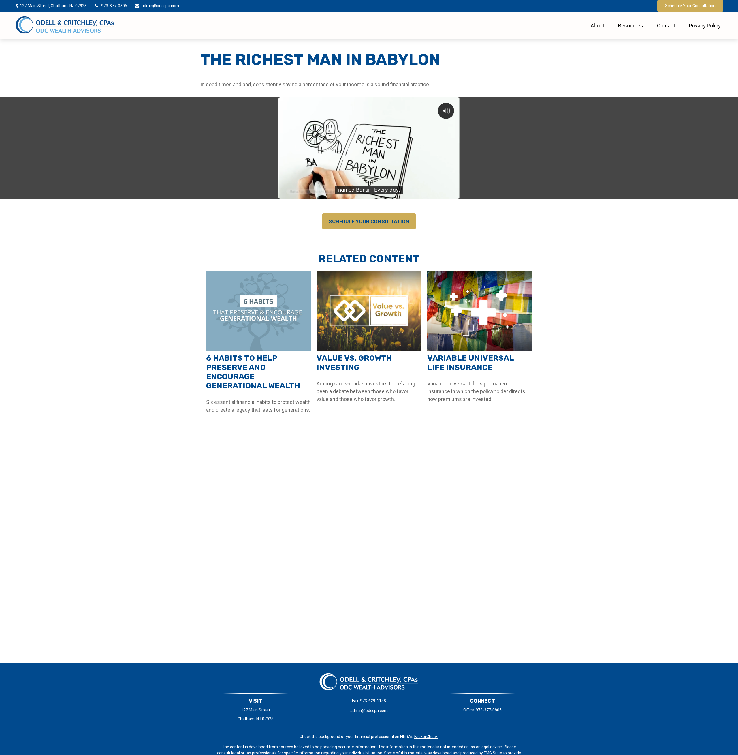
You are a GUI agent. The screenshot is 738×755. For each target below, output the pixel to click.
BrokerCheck (426, 736)
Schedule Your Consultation (690, 5)
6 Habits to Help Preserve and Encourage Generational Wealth (253, 371)
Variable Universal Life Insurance (470, 362)
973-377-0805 (114, 5)
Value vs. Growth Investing (354, 362)
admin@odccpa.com (160, 5)
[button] (597, 25)
